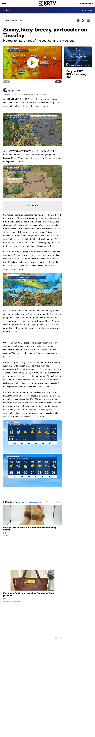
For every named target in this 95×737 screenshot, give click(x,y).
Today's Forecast (14, 20)
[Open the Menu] (4, 3)
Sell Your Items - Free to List (31, 502)
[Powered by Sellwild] (58, 638)
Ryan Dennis (16, 90)
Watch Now (86, 3)
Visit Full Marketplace (54, 502)
